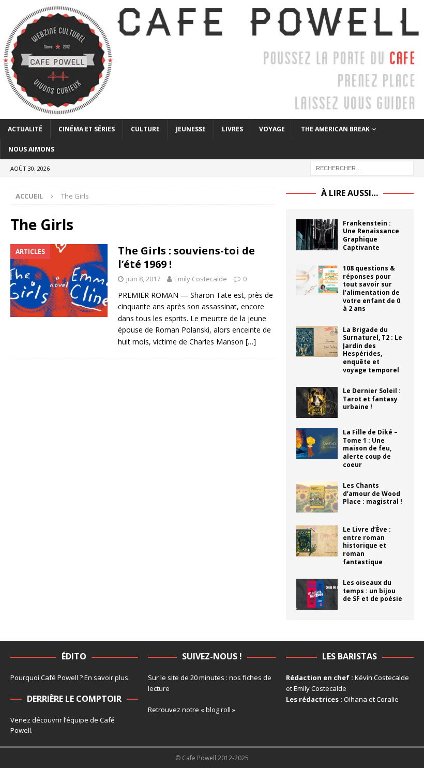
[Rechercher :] (362, 167)
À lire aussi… (349, 193)
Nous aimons (31, 149)
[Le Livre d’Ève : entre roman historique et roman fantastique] (317, 540)
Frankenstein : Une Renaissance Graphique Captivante (371, 235)
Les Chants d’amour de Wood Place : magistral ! (372, 493)
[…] (251, 342)
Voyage (272, 129)
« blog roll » (218, 709)
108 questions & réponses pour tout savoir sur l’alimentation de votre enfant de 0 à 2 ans (371, 288)
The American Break (335, 129)
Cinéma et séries (86, 129)
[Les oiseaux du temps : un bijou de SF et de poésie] (317, 594)
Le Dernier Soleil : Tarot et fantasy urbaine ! (372, 398)
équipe (77, 720)
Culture (145, 129)
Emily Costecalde (200, 278)
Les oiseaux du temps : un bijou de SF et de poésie (372, 590)
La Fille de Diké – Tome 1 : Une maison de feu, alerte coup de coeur (370, 448)
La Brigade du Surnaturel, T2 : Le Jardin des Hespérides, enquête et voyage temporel (372, 349)
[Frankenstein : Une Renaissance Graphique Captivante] (317, 234)
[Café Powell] (212, 112)
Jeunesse (191, 129)
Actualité (25, 129)
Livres (232, 129)
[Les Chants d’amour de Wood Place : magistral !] (317, 497)
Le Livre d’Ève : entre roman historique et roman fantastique (367, 545)
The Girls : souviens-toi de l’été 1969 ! (186, 257)
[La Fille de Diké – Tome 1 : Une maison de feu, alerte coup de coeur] (317, 443)
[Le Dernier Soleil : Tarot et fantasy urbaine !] (317, 402)
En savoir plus (106, 677)
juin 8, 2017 (143, 278)
